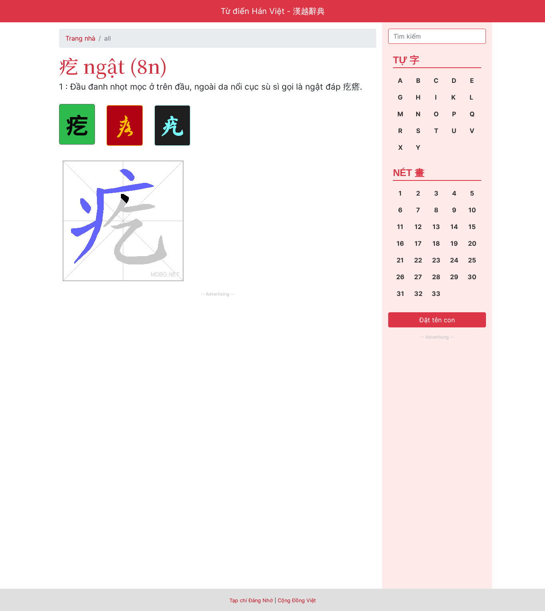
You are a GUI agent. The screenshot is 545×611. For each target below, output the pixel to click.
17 (418, 243)
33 (436, 294)
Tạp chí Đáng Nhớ (251, 600)
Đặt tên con (437, 320)
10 (472, 210)
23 (436, 260)
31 (400, 294)
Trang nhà (80, 38)
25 (472, 260)
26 (400, 277)
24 (454, 260)
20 (472, 243)
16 (400, 243)
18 (436, 243)
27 (418, 277)
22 (418, 260)
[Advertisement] (217, 354)
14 (454, 227)
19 (454, 243)
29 (454, 277)
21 (400, 260)
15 (472, 227)
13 (436, 227)
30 (472, 277)
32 (418, 294)
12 (418, 227)
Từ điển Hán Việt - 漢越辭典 (273, 11)
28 (436, 277)
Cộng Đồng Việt (297, 600)
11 (400, 227)
